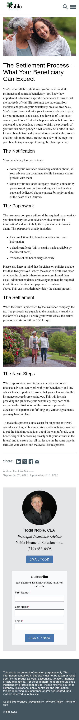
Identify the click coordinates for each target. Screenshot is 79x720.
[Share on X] (24, 461)
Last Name (22, 606)
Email (19, 620)
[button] (39, 559)
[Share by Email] (37, 461)
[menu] (73, 7)
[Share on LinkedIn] (18, 461)
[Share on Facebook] (31, 461)
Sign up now (39, 637)
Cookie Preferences (15, 701)
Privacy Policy (54, 701)
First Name (22, 592)
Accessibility (36, 701)
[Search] (65, 6)
